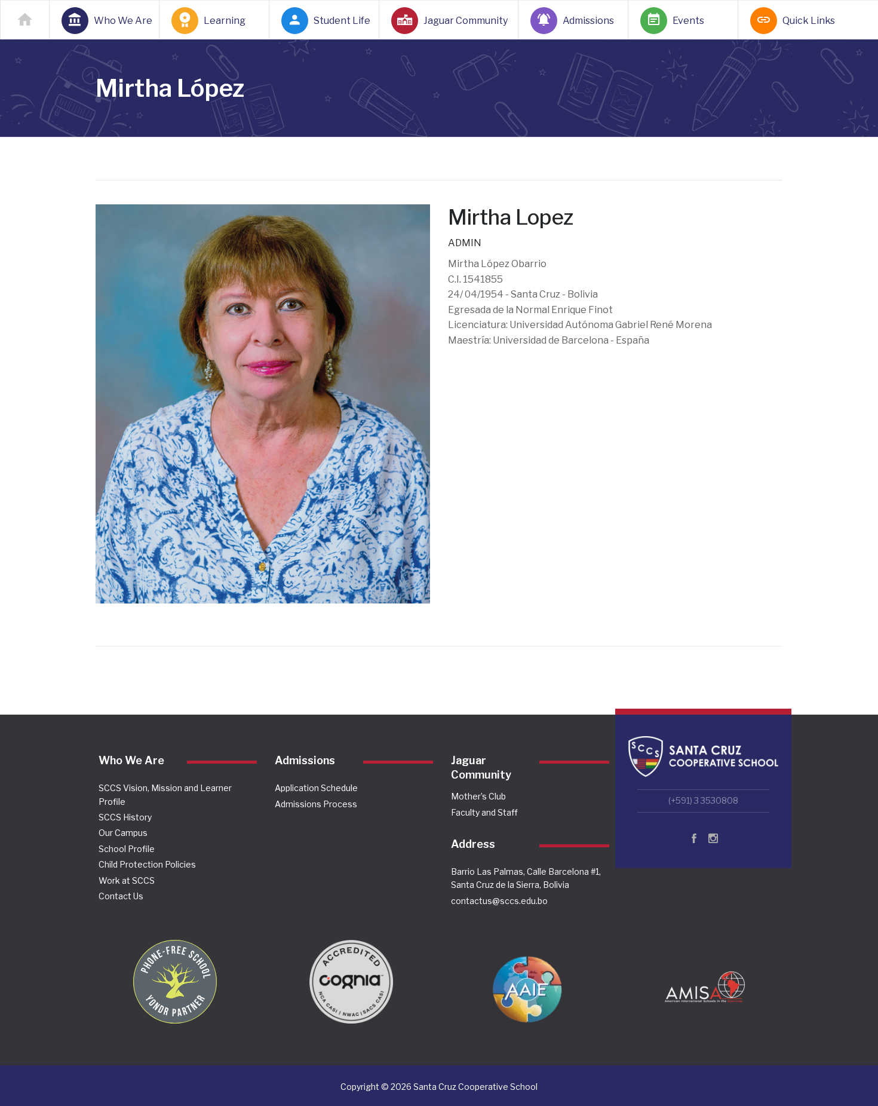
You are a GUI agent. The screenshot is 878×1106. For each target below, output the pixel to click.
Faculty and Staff (484, 812)
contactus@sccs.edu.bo (499, 901)
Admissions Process (316, 804)
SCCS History (125, 817)
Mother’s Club (478, 796)
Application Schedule (316, 788)
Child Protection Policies (147, 864)
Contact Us (121, 896)
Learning (224, 20)
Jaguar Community (463, 20)
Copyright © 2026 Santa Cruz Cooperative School (439, 1087)
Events (688, 20)
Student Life (339, 20)
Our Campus (123, 833)
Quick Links (808, 20)
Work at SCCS (127, 880)
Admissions (588, 20)
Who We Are (119, 20)
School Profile (127, 849)
